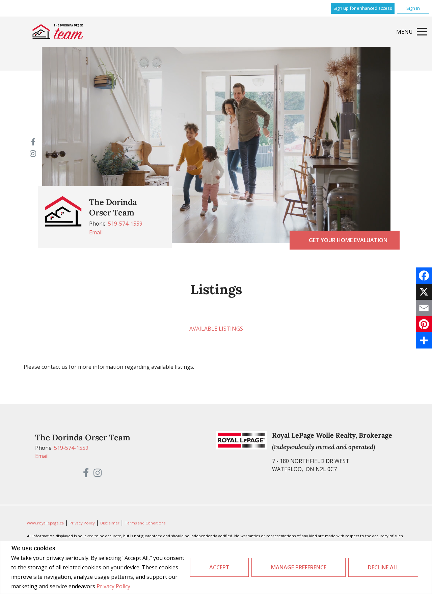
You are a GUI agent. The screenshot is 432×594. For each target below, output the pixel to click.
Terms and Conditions (145, 522)
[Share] (424, 340)
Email (96, 232)
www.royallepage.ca (45, 522)
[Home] (57, 32)
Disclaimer (110, 522)
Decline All (383, 567)
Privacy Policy (113, 586)
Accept (219, 567)
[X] (424, 292)
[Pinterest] (424, 324)
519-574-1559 (125, 223)
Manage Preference (298, 567)
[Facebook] (424, 275)
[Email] (424, 308)
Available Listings (216, 328)
